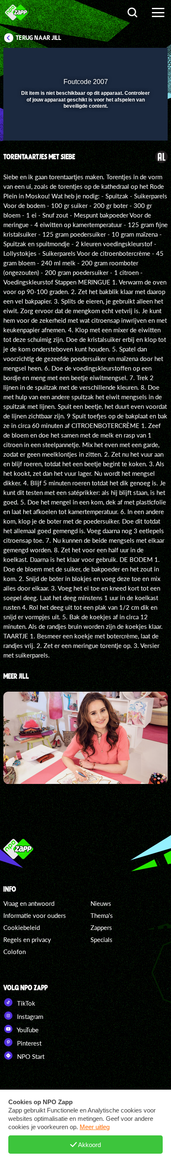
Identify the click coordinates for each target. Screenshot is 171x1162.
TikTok (25, 1003)
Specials (101, 939)
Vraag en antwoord (28, 903)
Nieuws (100, 903)
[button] (140, 59)
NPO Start (29, 1056)
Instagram (29, 1016)
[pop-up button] (123, 59)
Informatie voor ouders (34, 915)
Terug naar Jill (38, 38)
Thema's (101, 915)
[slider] (84, 130)
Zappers (101, 927)
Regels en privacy (27, 939)
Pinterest (28, 1043)
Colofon (14, 951)
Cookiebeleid (21, 927)
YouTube (27, 1029)
